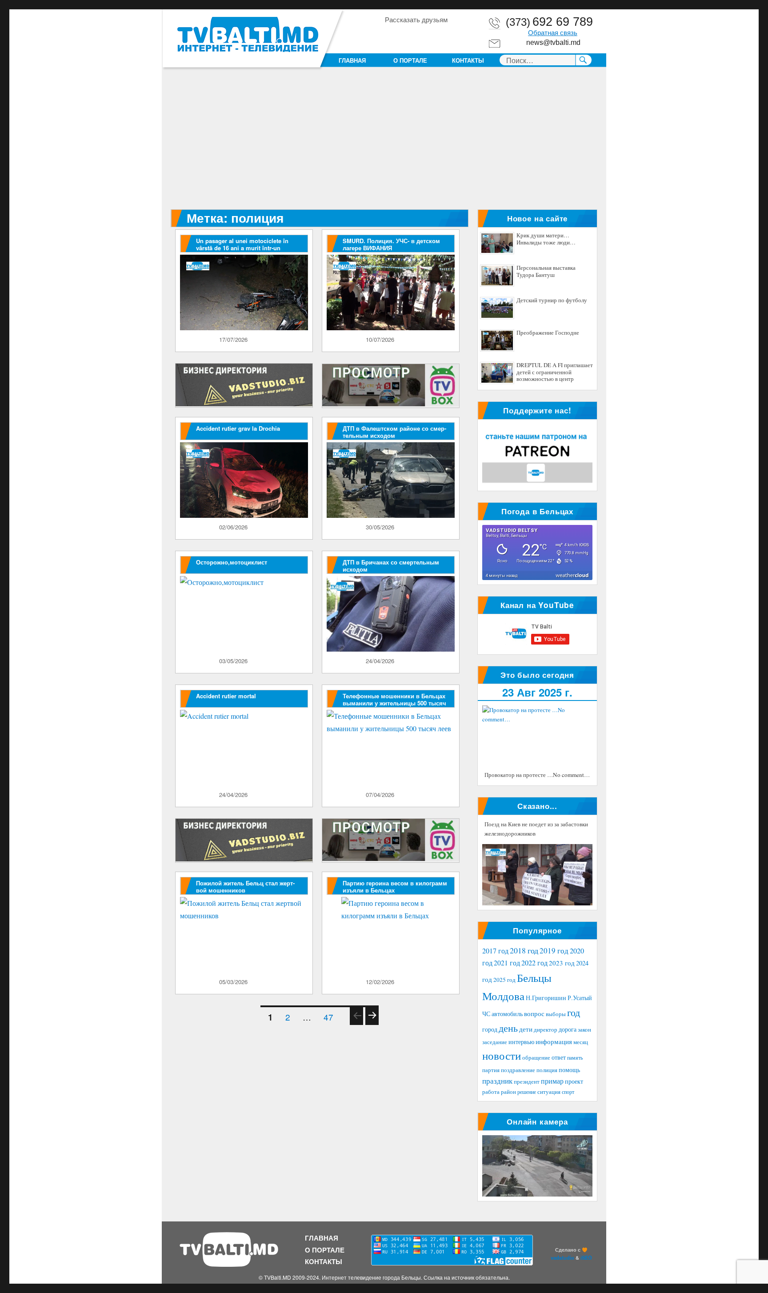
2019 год (554, 950)
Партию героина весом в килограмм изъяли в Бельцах (395, 886)
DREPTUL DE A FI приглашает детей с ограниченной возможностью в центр (554, 372)
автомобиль (507, 1013)
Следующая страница (371, 1024)
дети (525, 1029)
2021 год (507, 962)
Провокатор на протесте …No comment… (537, 775)
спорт (568, 1091)
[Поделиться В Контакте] (442, 35)
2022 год (534, 963)
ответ (559, 1057)
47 (330, 1016)
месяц (580, 1042)
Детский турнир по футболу (551, 300)
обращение (536, 1057)
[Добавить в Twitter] (425, 35)
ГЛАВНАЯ (352, 60)
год (573, 1012)
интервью (521, 1041)
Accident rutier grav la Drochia (238, 428)
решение (526, 1091)
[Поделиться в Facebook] (391, 35)
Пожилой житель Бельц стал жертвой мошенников (245, 886)
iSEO (586, 1257)
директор (545, 1029)
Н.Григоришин (546, 997)
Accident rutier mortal (226, 696)
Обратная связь (552, 32)
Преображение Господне (547, 332)
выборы (556, 1014)
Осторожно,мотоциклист (231, 562)
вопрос (534, 1013)
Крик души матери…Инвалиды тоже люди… (546, 239)
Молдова (503, 995)
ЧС (486, 1013)
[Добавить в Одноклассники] (408, 35)
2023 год (562, 962)
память (575, 1057)
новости (501, 1055)
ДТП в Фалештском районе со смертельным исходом (394, 432)
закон (584, 1029)
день (508, 1027)
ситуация (548, 1092)
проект (574, 1081)
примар (552, 1080)
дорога (567, 1029)
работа (491, 1092)
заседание (494, 1042)
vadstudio (562, 1257)
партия (491, 1070)
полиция (546, 1070)
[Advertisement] (385, 143)
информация (554, 1041)
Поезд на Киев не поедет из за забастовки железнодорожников (536, 829)
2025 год (504, 980)
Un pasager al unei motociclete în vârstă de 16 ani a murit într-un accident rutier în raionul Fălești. (242, 247)
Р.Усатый (580, 997)
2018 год (524, 950)
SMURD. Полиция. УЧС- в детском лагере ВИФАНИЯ (391, 244)
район (508, 1092)
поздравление (518, 1070)
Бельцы (534, 977)
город (489, 1029)
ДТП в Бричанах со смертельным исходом (391, 565)
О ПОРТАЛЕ (410, 60)
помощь (569, 1069)
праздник (497, 1081)
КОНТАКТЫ (468, 60)
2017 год (495, 951)
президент (527, 1081)
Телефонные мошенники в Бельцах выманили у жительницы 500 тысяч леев (394, 703)
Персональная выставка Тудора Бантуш (546, 271)
